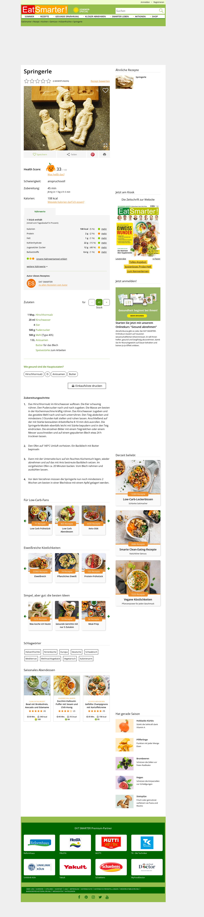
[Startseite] (45, 9)
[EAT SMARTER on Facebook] (79, 897)
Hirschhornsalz (44, 314)
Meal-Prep (93, 623)
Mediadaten (58, 891)
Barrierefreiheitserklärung (38, 891)
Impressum (74, 889)
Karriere (39, 889)
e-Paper (156, 258)
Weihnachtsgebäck (50, 658)
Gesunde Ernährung (67, 16)
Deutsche (76, 651)
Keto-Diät (93, 528)
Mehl (38, 335)
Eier (38, 325)
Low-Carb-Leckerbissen (138, 499)
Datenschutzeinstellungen (106, 889)
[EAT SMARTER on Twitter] (100, 897)
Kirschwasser (43, 319)
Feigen (139, 777)
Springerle (141, 77)
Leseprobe (121, 258)
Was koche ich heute (40, 623)
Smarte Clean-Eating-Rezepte (138, 549)
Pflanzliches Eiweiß (66, 576)
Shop (155, 16)
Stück (99, 307)
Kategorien (70, 891)
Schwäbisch (91, 651)
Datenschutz (86, 889)
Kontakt (58, 889)
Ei (48, 374)
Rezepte (44, 16)
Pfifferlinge (142, 739)
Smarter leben (120, 16)
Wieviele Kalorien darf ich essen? (66, 202)
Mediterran (31, 658)
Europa (64, 651)
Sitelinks (49, 889)
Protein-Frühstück (93, 576)
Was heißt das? (56, 174)
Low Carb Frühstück (40, 528)
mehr (104, 229)
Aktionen (140, 16)
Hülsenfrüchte (33, 651)
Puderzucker (43, 330)
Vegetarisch (70, 658)
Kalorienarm (86, 658)
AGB (66, 889)
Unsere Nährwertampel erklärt (51, 258)
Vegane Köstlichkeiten (138, 599)
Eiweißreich (40, 576)
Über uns (30, 889)
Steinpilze (141, 796)
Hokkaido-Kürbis (145, 720)
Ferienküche (50, 651)
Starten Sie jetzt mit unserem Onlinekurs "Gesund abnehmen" (136, 325)
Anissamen (42, 340)
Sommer (29, 16)
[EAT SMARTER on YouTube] (107, 897)
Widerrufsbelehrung (129, 889)
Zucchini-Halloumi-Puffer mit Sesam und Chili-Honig (67, 704)
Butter (39, 345)
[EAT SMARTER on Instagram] (93, 897)
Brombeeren (142, 758)
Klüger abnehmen (95, 16)
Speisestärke (43, 350)
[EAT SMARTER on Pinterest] (86, 897)
